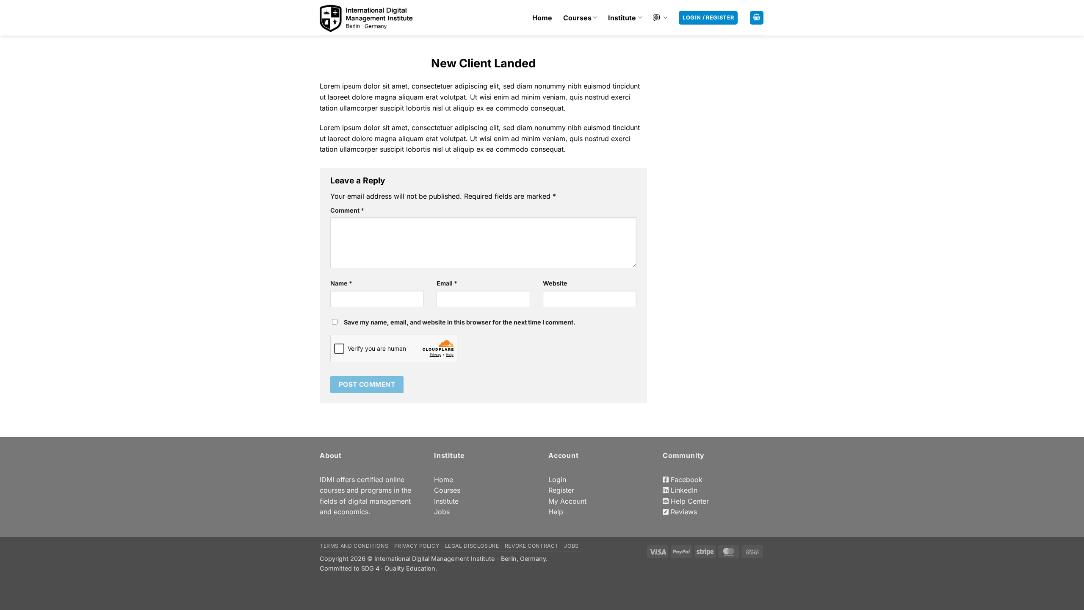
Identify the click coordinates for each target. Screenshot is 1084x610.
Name (341, 283)
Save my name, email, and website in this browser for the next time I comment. (459, 322)
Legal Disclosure (472, 546)
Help (555, 511)
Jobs (442, 511)
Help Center (689, 501)
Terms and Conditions (354, 546)
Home (542, 18)
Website (555, 283)
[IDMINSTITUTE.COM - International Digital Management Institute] (367, 18)
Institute (622, 18)
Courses (577, 18)
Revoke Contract (532, 546)
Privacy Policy (417, 546)
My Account (567, 501)
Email (447, 283)
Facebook (685, 479)
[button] (756, 18)
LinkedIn (683, 490)
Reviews (683, 511)
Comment (347, 210)
